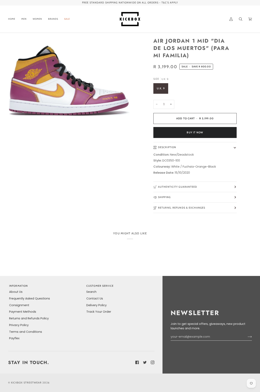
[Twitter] (145, 362)
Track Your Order (98, 312)
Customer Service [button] (100, 285)
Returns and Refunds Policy (29, 318)
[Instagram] (152, 362)
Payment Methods (22, 312)
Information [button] (18, 285)
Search (91, 292)
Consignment (19, 305)
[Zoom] (69, 80)
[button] (24, 19)
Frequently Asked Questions (29, 298)
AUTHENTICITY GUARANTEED (177, 186)
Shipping (164, 197)
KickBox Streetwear (26, 382)
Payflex (14, 338)
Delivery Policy (96, 305)
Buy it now (195, 132)
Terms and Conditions (25, 332)
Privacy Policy (19, 325)
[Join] (246, 337)
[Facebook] (137, 362)
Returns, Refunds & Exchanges (181, 207)
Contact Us (94, 298)
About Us (16, 292)
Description (167, 147)
